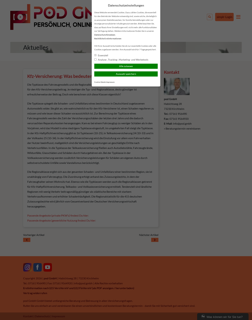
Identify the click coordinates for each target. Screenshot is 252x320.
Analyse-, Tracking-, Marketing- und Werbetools (122, 59)
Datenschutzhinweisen (104, 34)
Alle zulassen (126, 66)
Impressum (110, 82)
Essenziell (102, 55)
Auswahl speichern (126, 73)
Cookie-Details (100, 82)
